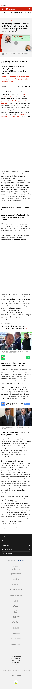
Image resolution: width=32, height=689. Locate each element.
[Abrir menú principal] (29, 9)
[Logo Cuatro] (16, 579)
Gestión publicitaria (16, 662)
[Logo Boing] (16, 601)
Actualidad (8, 527)
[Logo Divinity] (16, 584)
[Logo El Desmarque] (16, 589)
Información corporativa (16, 654)
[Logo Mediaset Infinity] (16, 568)
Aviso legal (16, 652)
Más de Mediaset (7, 549)
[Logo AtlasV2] (16, 633)
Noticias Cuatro (7, 553)
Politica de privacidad (16, 656)
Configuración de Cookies (16, 658)
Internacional (17, 12)
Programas (5, 545)
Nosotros (5, 536)
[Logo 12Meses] (16, 628)
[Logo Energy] (16, 606)
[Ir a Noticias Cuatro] (10, 9)
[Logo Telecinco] (16, 574)
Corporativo (6, 541)
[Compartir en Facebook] (29, 86)
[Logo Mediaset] (16, 561)
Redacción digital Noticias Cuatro (9, 61)
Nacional (10, 12)
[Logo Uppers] (16, 617)
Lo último (4, 12)
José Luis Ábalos (23, 527)
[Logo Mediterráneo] (16, 644)
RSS (16, 664)
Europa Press (23, 61)
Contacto (16, 666)
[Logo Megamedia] (16, 675)
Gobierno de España (7, 21)
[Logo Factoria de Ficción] (16, 595)
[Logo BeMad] (16, 612)
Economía (23, 12)
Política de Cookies (16, 660)
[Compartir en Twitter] (22, 86)
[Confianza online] (16, 683)
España (4, 16)
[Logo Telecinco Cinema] (16, 622)
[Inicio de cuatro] (2, 9)
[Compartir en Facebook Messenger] (26, 86)
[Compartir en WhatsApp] (19, 86)
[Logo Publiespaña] (16, 639)
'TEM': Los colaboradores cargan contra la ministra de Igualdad (17, 5)
